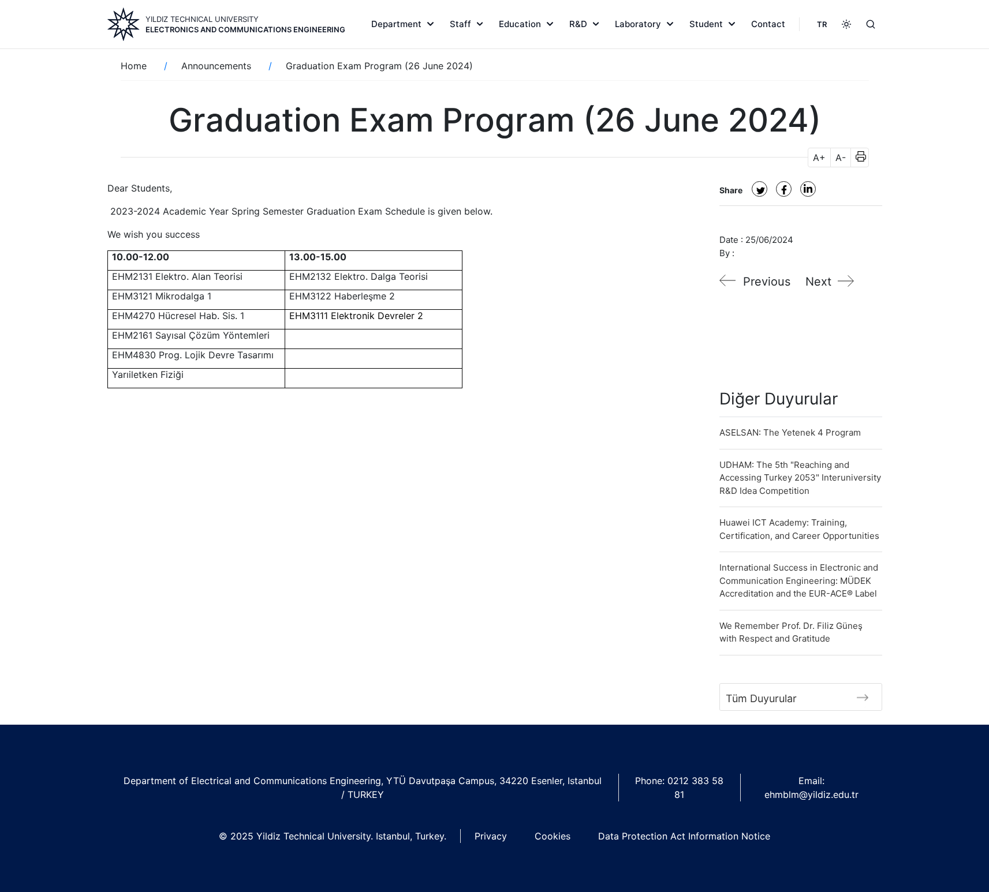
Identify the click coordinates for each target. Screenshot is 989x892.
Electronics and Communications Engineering (245, 29)
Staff (460, 23)
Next (818, 281)
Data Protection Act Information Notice (684, 836)
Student (706, 23)
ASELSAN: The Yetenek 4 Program (790, 432)
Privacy (491, 836)
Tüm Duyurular (761, 698)
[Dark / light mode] (846, 24)
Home (134, 66)
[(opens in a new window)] (759, 189)
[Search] (870, 24)
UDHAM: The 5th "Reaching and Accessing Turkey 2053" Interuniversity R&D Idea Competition (800, 477)
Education (520, 23)
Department (396, 23)
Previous (766, 281)
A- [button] (840, 157)
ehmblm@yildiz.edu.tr (811, 794)
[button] (857, 157)
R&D (578, 23)
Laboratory (638, 23)
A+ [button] (819, 157)
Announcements (216, 66)
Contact (768, 23)
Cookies (552, 836)
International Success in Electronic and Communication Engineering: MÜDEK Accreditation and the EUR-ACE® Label (798, 580)
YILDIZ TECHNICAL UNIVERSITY (202, 19)
